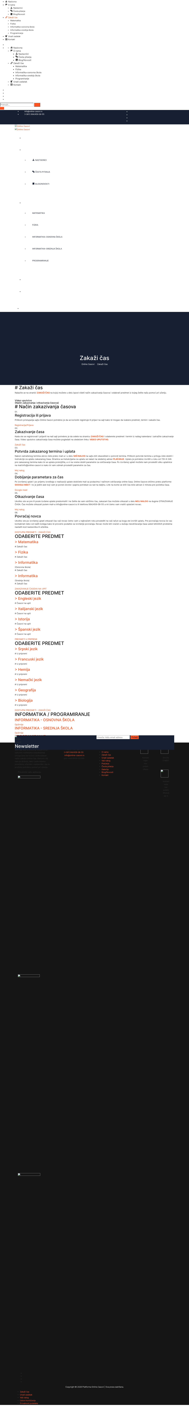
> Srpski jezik (26, 649)
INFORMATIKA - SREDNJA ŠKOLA (44, 728)
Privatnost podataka (29, 1403)
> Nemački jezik (28, 680)
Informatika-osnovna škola (22, 27)
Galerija (105, 769)
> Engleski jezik (28, 598)
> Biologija (24, 700)
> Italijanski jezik (29, 609)
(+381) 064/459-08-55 (34, 114)
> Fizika (21, 552)
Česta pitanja (107, 766)
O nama (105, 752)
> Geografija (25, 690)
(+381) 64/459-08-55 (73, 752)
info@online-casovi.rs (33, 111)
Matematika (15, 20)
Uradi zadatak (108, 758)
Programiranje (16, 33)
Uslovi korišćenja (27, 1400)
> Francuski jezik (29, 659)
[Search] (37, 105)
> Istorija (22, 619)
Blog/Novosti (107, 772)
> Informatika (26, 562)
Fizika (13, 24)
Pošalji (135, 737)
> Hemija (22, 669)
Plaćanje (105, 763)
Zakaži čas (106, 755)
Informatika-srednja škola (21, 30)
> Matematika (26, 542)
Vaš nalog (106, 760)
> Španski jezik (27, 629)
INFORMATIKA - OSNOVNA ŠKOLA (45, 720)
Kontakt (105, 775)
